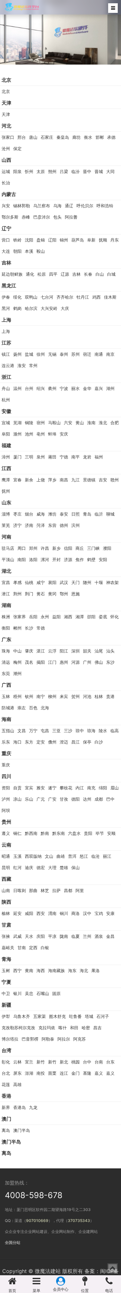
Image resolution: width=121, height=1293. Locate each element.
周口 (21, 548)
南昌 (64, 479)
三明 (29, 456)
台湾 (6, 1050)
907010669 (37, 1220)
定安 (40, 741)
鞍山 (40, 251)
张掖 (6, 936)
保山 (75, 867)
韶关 (87, 650)
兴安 (6, 205)
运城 (6, 171)
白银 (45, 947)
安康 (110, 913)
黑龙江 (9, 285)
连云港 (8, 365)
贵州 (6, 822)
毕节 (100, 833)
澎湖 (29, 1073)
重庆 (6, 753)
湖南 (6, 605)
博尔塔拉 (10, 1039)
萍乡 (52, 479)
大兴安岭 (49, 308)
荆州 (17, 593)
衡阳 (6, 628)
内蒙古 (9, 194)
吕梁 (64, 171)
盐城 (29, 354)
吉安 (103, 479)
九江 (75, 479)
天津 (6, 103)
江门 (52, 662)
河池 (87, 696)
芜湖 (17, 422)
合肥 (114, 422)
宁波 (64, 388)
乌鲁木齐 (21, 1016)
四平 (53, 274)
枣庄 (17, 514)
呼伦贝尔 (84, 205)
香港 (6, 1096)
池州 (29, 433)
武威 (17, 936)
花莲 (6, 1084)
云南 (6, 845)
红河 (17, 867)
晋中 (87, 171)
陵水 (103, 730)
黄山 (80, 422)
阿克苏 (79, 1039)
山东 (6, 502)
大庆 (65, 308)
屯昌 (45, 730)
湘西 (68, 616)
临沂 (99, 514)
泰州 (64, 354)
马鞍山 (54, 422)
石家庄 (47, 137)
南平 (75, 456)
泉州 (40, 456)
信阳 (68, 548)
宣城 (6, 422)
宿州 (40, 422)
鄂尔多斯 (10, 217)
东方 (29, 741)
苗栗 (52, 1073)
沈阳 (29, 239)
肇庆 (29, 650)
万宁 (33, 730)
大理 (52, 867)
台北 (6, 1073)
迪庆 (29, 867)
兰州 (87, 936)
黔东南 (58, 833)
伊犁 (6, 1016)
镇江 (6, 354)
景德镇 (89, 479)
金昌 (110, 936)
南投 (40, 1073)
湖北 (6, 571)
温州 (17, 388)
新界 (6, 1107)
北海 (45, 707)
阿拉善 (71, 217)
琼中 (80, 730)
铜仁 (17, 833)
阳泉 (17, 171)
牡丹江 (82, 297)
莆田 (52, 456)
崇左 (21, 707)
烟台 (29, 514)
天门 (75, 582)
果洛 (95, 970)
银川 (17, 993)
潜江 (6, 593)
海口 (17, 741)
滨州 (75, 525)
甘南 (21, 947)
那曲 (33, 890)
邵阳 (91, 616)
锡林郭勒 (21, 205)
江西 (6, 468)
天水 (29, 936)
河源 (75, 662)
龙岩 (87, 456)
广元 (40, 799)
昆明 (6, 867)
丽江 (107, 856)
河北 (6, 126)
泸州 (6, 799)
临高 (114, 730)
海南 (6, 719)
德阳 (75, 799)
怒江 (84, 856)
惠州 (64, 662)
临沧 (95, 856)
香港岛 (19, 1107)
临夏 (75, 936)
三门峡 (93, 548)
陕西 (6, 902)
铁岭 (17, 239)
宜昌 (6, 582)
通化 (30, 274)
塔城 (89, 1016)
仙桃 (29, 582)
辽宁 (6, 228)
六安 (68, 422)
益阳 (56, 616)
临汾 (75, 171)
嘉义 (99, 1073)
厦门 (17, 456)
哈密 (86, 1027)
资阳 (6, 787)
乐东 (6, 741)
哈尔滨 (31, 308)
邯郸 (100, 137)
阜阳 (6, 433)
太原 (40, 171)
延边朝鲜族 (12, 274)
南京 (110, 354)
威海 (40, 514)
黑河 (6, 308)
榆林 (6, 913)
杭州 (6, 399)
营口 (6, 239)
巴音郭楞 (30, 1039)
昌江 (75, 741)
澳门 (6, 1119)
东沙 (110, 662)
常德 (40, 628)
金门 (75, 1073)
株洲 (6, 616)
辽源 (65, 274)
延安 (17, 913)
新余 (29, 479)
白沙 (99, 741)
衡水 (88, 137)
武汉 (64, 582)
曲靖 (60, 856)
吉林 (6, 263)
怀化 (114, 616)
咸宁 (40, 582)
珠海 (6, 650)
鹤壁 (91, 559)
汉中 (87, 913)
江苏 (6, 343)
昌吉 (97, 1027)
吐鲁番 (75, 1016)
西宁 (17, 970)
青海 (6, 959)
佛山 (99, 662)
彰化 (6, 1061)
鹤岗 (17, 308)
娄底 (103, 616)
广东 (6, 639)
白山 (100, 274)
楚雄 (64, 867)
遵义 (6, 833)
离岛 (6, 1130)
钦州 (29, 696)
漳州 (6, 456)
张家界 (19, 616)
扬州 (17, 354)
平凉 (52, 936)
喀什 (62, 1027)
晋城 (99, 171)
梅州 (17, 662)
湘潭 (80, 616)
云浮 (52, 650)
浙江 (6, 377)
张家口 (8, 137)
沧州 (6, 148)
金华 (87, 388)
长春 (88, 274)
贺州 (75, 696)
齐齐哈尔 (64, 297)
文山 (49, 856)
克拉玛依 (46, 1027)
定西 (33, 947)
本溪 (29, 251)
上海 (6, 320)
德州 (64, 525)
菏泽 (40, 525)
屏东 (17, 1073)
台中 (87, 1061)
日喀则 (19, 890)
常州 (33, 365)
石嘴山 (42, 993)
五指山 (8, 730)
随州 (87, 582)
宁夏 (6, 982)
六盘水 (74, 833)
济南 (29, 525)
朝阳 (17, 251)
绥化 (17, 297)
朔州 (52, 171)
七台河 (47, 297)
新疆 (6, 1005)
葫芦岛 (77, 239)
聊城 (110, 514)
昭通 (6, 856)
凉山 (17, 799)
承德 (111, 137)
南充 (91, 787)
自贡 (17, 787)
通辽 (69, 205)
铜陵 (29, 422)
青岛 (87, 514)
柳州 (52, 696)
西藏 (6, 879)
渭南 (52, 913)
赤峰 (26, 217)
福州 (99, 456)
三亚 (56, 730)
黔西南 (31, 833)
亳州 (40, 433)
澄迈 (64, 741)
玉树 (6, 970)
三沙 (68, 730)
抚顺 (103, 239)
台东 (110, 1061)
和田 (74, 1027)
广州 (87, 662)
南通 (99, 354)
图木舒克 (57, 1016)
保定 (17, 148)
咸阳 (29, 913)
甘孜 (64, 799)
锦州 (64, 239)
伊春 (6, 297)
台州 (29, 388)
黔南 (45, 833)
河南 (6, 537)
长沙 (29, 628)
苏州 (75, 354)
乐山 (29, 799)
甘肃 (6, 925)
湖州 (110, 388)
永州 (45, 616)
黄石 (40, 593)
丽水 (75, 388)
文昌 (21, 730)
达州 (87, 799)
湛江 (40, 650)
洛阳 (33, 559)
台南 (99, 1061)
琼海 (91, 730)
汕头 (110, 650)
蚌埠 (52, 433)
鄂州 (64, 593)
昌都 (68, 890)
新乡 (56, 548)
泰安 (64, 514)
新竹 (40, 1061)
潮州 (17, 673)
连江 (64, 1073)
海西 (40, 970)
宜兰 (29, 1061)
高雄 (17, 1084)
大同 (110, 171)
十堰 (99, 582)
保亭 (87, 741)
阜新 (91, 239)
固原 (56, 993)
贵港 (110, 696)
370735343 (79, 1220)
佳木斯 (110, 297)
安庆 (64, 433)
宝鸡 (99, 913)
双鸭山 (31, 297)
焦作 (80, 559)
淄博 (6, 514)
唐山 (33, 137)
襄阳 (52, 582)
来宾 (64, 696)
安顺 (111, 833)
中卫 (6, 993)
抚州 (6, 491)
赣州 (114, 479)
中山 (17, 650)
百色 (33, 707)
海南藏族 (56, 970)
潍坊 (52, 514)
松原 (41, 274)
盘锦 (40, 239)
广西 (6, 685)
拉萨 (56, 890)
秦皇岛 (62, 137)
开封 (56, 559)
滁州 (17, 433)
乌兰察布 (41, 205)
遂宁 (52, 787)
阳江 (64, 650)
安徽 (6, 411)
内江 (80, 787)
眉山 (114, 787)
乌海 (57, 205)
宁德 (64, 456)
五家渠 (39, 1016)
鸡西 (96, 297)
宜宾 (29, 787)
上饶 (40, 479)
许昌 (45, 548)
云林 (17, 1061)
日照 (75, 514)
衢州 (52, 388)
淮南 (91, 422)
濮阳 (107, 548)
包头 (57, 217)
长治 (6, 182)
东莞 (6, 673)
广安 (52, 799)
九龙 (33, 1107)
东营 (52, 525)
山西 (6, 160)
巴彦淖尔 (41, 217)
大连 (6, 251)
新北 (64, 1061)
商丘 (80, 548)
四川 (6, 776)
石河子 (102, 1016)
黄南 (29, 970)
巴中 (110, 799)
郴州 (17, 628)
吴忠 (29, 993)
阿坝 (6, 810)
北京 (6, 80)
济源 (68, 559)
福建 (6, 445)
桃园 (75, 1061)
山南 (6, 890)
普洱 (72, 856)
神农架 (112, 582)
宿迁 (87, 354)
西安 (40, 913)
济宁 (17, 525)
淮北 (103, 422)
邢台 (21, 137)
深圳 (75, 650)
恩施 (75, 593)
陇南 (64, 936)
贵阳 (88, 833)
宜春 (17, 479)
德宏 (40, 867)
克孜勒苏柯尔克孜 (18, 1027)
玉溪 (17, 856)
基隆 (87, 1073)
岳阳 (33, 616)
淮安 (21, 365)
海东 (72, 970)
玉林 (6, 696)
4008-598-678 (33, 1195)
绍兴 (40, 388)
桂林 (99, 696)
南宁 (40, 696)
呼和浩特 (104, 205)
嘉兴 (99, 388)
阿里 (80, 890)
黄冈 (52, 593)
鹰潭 (6, 479)
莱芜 (6, 525)
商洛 (75, 913)
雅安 (40, 787)
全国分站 (12, 1242)
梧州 (17, 696)
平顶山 (8, 559)
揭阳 (40, 662)
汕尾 (99, 650)
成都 (99, 799)
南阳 (21, 559)
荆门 (29, 593)
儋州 (52, 741)
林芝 (45, 890)
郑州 (33, 548)
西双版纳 (33, 856)
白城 (111, 274)
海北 (84, 970)
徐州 (40, 354)
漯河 (45, 559)
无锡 (52, 354)
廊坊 (76, 137)
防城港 (8, 707)
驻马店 (8, 548)
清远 (6, 662)
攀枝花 (66, 787)
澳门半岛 (21, 1130)
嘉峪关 (8, 947)
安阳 (103, 559)
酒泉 (99, 936)
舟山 (6, 388)
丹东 (114, 239)
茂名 (29, 662)
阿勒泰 (48, 1039)
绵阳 (103, 787)
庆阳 (40, 936)
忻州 (29, 171)
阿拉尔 (63, 1039)
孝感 (17, 582)
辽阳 (52, 239)
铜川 (64, 913)
